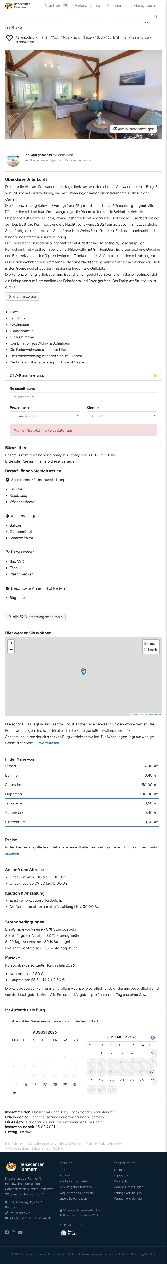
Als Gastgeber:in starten (76, 1187)
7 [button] (55, 1057)
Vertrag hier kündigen (128, 1193)
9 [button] (75, 1057)
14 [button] (55, 1066)
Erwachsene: (21, 407)
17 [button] (15, 1075)
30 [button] (75, 1084)
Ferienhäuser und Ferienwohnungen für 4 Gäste (64, 1122)
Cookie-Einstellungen (128, 1187)
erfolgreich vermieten (74, 1181)
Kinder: (93, 407)
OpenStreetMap (155, 714)
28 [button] (55, 1084)
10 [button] (15, 1066)
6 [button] (45, 1057)
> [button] (151, 1037)
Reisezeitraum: (22, 388)
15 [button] (65, 1066)
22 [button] (65, 1075)
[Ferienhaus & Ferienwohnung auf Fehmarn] (22, 4)
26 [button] (34, 1084)
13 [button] (45, 1066)
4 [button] (25, 1057)
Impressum (121, 1175)
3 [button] (15, 1057)
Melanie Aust (62, 154)
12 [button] (34, 1066)
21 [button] (55, 1075)
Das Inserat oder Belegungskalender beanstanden (73, 1112)
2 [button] (75, 1048)
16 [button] (75, 1066)
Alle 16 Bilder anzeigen (135, 129)
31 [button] (15, 1093)
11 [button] (24, 1066)
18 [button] (25, 1075)
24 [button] (15, 1084)
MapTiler (144, 714)
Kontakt (65, 1175)
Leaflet (135, 714)
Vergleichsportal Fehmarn (77, 1193)
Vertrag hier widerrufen (128, 1198)
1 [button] (65, 1048)
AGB (63, 1169)
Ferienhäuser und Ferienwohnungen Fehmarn (67, 1117)
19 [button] (34, 1075)
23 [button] (75, 1075)
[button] (83, 671)
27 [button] (45, 1084)
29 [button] (65, 1084)
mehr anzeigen (24, 296)
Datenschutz (122, 1181)
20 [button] (44, 1075)
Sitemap (119, 1169)
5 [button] (34, 1057)
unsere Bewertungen (73, 1198)
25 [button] (25, 1084)
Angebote (56, 5)
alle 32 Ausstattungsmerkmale (37, 616)
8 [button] (65, 1057)
